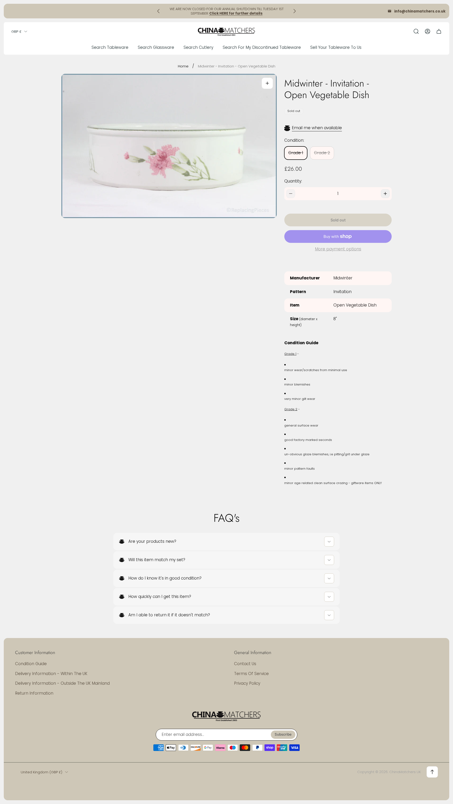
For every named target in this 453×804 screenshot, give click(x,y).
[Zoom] (267, 83)
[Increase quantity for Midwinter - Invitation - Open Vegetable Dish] (385, 193)
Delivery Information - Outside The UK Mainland (62, 683)
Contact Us (245, 664)
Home (183, 66)
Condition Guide (31, 664)
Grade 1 (295, 153)
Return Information (34, 693)
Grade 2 (322, 153)
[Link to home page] (226, 715)
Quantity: (293, 181)
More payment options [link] (338, 249)
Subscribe (283, 735)
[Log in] (427, 31)
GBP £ (16, 31)
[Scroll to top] (432, 772)
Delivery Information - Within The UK (51, 673)
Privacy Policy (247, 683)
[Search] (416, 31)
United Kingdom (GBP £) (41, 772)
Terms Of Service (251, 673)
